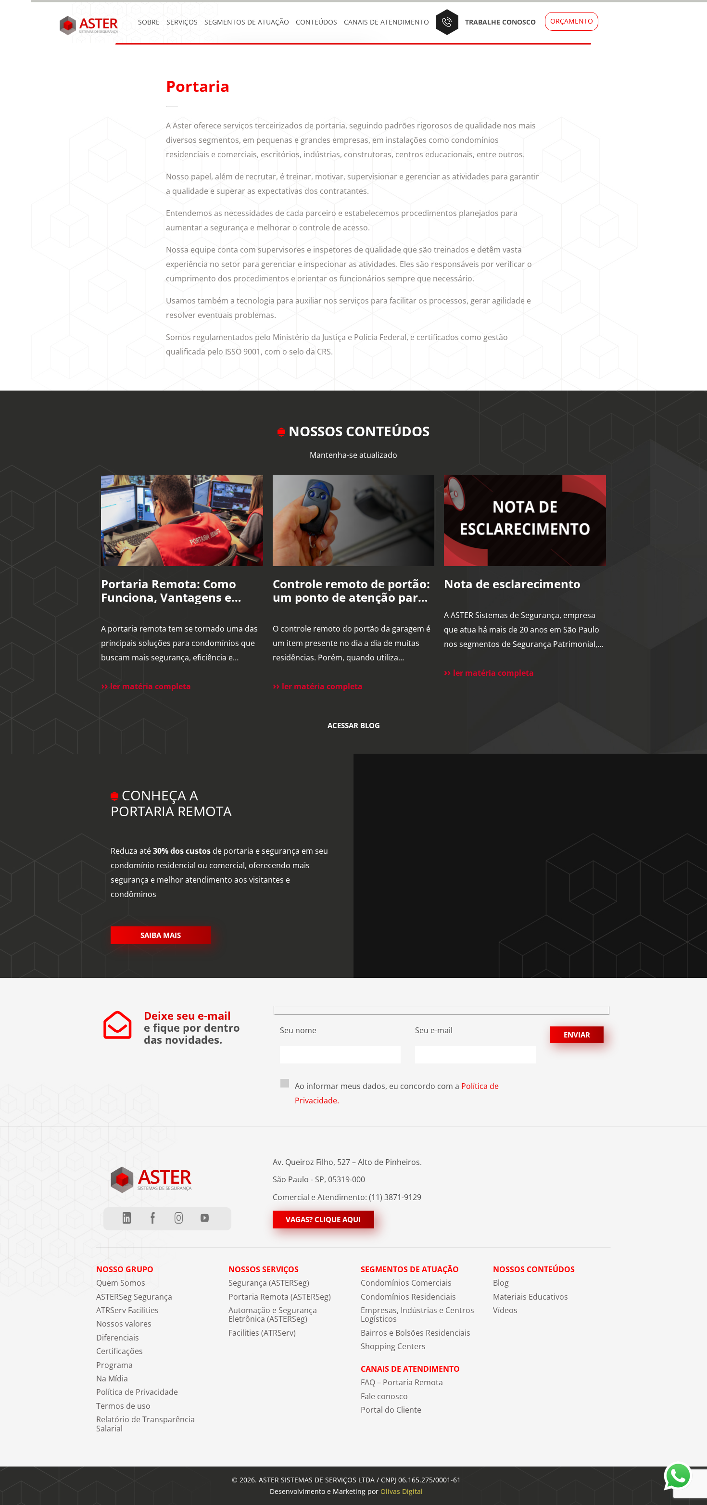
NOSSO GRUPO (124, 1269)
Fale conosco (384, 1396)
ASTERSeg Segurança (134, 1296)
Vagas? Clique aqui (323, 1219)
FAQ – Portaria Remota (402, 1382)
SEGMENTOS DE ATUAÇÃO (246, 21)
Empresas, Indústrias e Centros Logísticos (417, 1314)
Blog (501, 1282)
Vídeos (505, 1310)
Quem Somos (120, 1282)
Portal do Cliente (391, 1409)
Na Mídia (112, 1378)
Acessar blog (354, 725)
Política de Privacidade (137, 1392)
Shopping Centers (393, 1346)
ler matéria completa (150, 686)
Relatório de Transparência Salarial (145, 1423)
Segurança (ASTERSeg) (268, 1282)
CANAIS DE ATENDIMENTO (386, 21)
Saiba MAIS (160, 935)
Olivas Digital (401, 1491)
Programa (114, 1365)
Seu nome (298, 1030)
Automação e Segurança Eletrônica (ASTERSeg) (272, 1314)
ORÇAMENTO (571, 20)
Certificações (119, 1351)
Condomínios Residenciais (408, 1296)
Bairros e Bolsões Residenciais (415, 1333)
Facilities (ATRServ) (262, 1333)
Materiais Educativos (530, 1296)
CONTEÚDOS (316, 21)
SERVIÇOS (182, 21)
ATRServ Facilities (127, 1310)
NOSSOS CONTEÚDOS (534, 1269)
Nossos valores (124, 1323)
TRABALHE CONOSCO (500, 21)
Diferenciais (117, 1337)
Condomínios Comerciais (406, 1282)
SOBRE (149, 21)
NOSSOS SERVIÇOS (263, 1269)
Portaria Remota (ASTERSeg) (279, 1296)
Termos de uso (123, 1406)
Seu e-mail (434, 1030)
